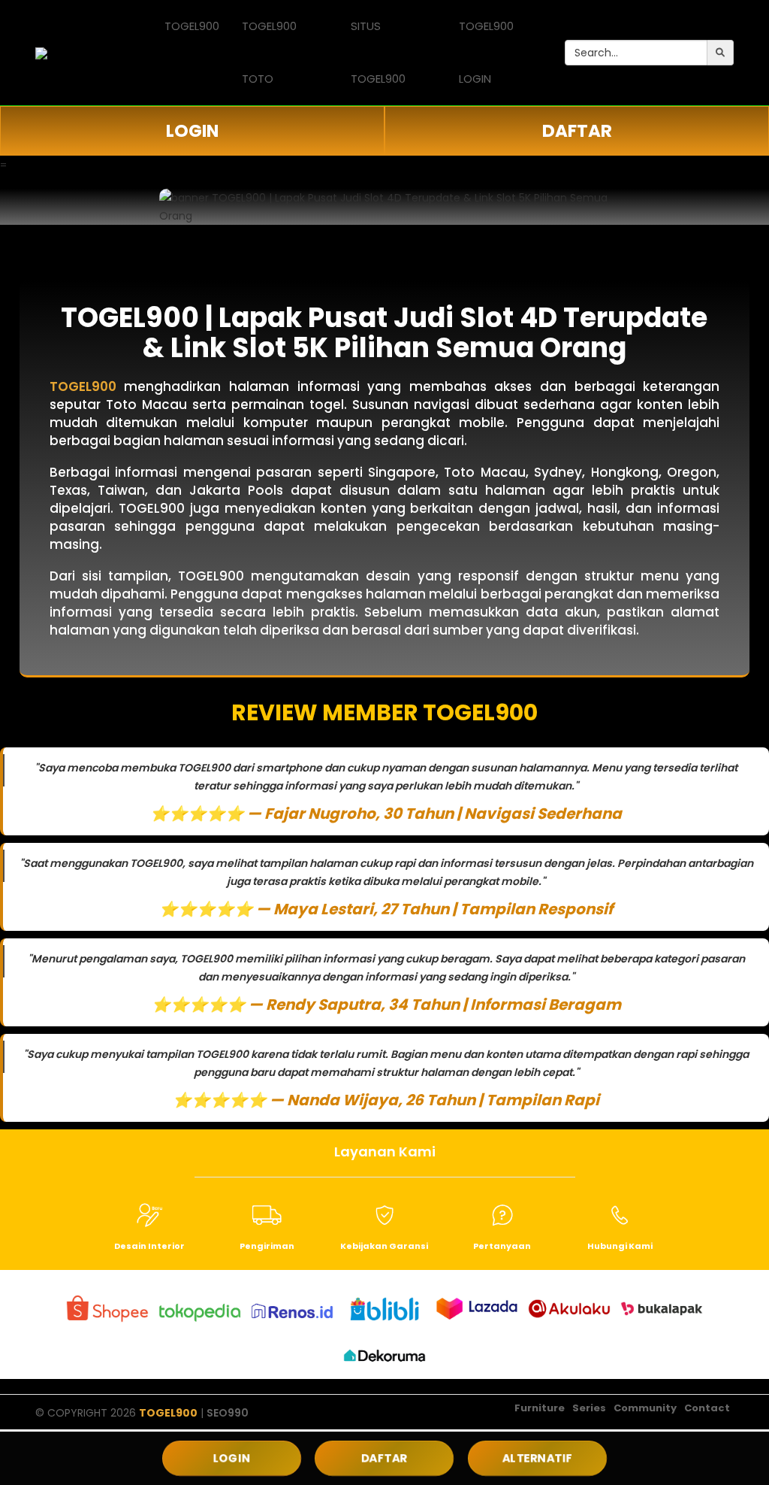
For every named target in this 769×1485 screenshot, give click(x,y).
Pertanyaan (502, 1246)
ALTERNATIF (537, 1458)
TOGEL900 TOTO (269, 52)
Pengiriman (267, 1246)
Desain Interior (149, 1246)
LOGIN (192, 131)
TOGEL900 (191, 26)
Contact (707, 1408)
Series (589, 1408)
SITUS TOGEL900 (378, 52)
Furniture (539, 1408)
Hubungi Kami (620, 1246)
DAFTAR (577, 131)
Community (645, 1408)
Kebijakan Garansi (384, 1246)
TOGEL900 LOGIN (486, 52)
